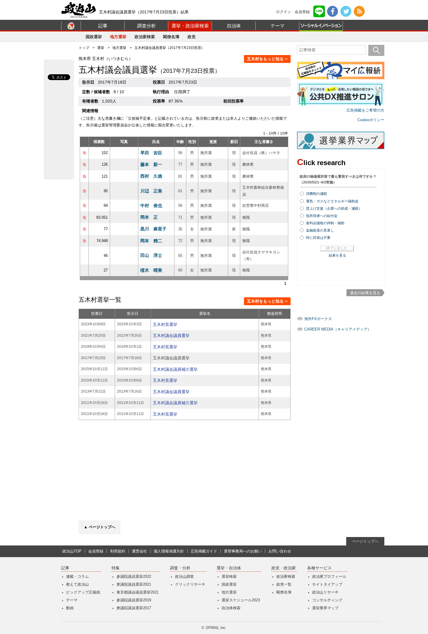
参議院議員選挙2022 (133, 576)
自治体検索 (231, 608)
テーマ (277, 25)
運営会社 (139, 551)
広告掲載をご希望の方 (365, 110)
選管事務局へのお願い (243, 551)
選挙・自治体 (229, 568)
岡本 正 (149, 217)
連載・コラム (77, 576)
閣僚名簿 (171, 36)
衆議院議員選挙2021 (133, 584)
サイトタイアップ (327, 584)
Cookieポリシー (371, 120)
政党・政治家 (283, 568)
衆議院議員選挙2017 (133, 608)
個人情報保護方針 (169, 551)
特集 (116, 568)
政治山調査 (184, 576)
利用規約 (117, 551)
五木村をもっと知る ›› (267, 58)
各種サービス (319, 568)
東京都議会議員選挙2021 (137, 592)
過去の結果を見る (365, 293)
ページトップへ (365, 541)
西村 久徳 (151, 176)
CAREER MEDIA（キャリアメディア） (337, 329)
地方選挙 (118, 36)
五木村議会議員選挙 (171, 335)
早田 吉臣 (151, 152)
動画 (70, 608)
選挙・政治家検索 (190, 25)
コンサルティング (327, 600)
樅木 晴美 (151, 270)
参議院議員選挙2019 (133, 600)
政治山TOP (72, 551)
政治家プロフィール (329, 576)
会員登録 (302, 12)
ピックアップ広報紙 (83, 592)
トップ (84, 48)
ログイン (283, 12)
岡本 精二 (151, 240)
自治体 (234, 25)
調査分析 (146, 25)
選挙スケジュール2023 (241, 600)
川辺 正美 (151, 190)
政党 (192, 36)
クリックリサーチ (190, 584)
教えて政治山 (77, 584)
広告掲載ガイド (204, 551)
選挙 (100, 48)
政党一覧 (283, 584)
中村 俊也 (151, 205)
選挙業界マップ (325, 608)
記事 (102, 25)
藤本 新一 (151, 164)
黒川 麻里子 (153, 228)
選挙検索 (229, 576)
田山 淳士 (151, 255)
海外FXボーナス (318, 319)
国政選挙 (94, 36)
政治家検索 (145, 36)
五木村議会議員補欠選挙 (175, 369)
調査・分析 (180, 568)
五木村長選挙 (165, 324)
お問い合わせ (279, 551)
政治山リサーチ (325, 592)
